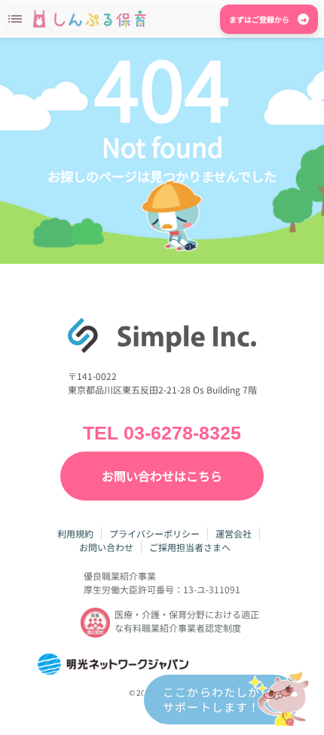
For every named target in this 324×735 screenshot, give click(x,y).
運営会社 (233, 533)
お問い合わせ (106, 547)
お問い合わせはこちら (162, 476)
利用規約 (75, 533)
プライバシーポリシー (154, 533)
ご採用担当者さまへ (190, 547)
